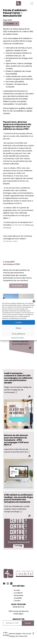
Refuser (18, 328)
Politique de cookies (17, 338)
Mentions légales (15, 634)
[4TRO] (18, 3)
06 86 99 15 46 (18, 607)
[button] (34, 301)
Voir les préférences (18, 334)
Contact (17, 600)
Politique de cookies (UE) (18, 636)
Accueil (17, 590)
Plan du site (27, 634)
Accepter (19, 322)
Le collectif (18, 593)
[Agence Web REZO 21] (33, 634)
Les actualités (17, 285)
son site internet (18, 225)
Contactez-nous (9, 241)
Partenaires (18, 595)
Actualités (10, 23)
